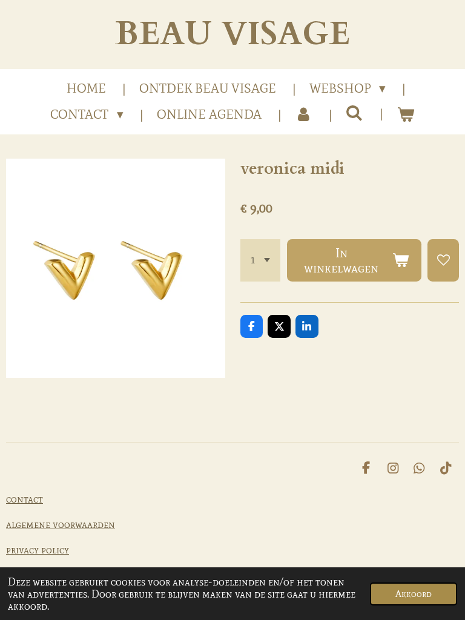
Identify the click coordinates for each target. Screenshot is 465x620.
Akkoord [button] (413, 594)
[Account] (304, 115)
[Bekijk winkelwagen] (405, 115)
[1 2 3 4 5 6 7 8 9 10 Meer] (260, 260)
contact (24, 499)
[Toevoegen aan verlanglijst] (443, 260)
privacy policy (37, 550)
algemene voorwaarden (60, 524)
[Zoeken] (354, 113)
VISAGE (232, 34)
